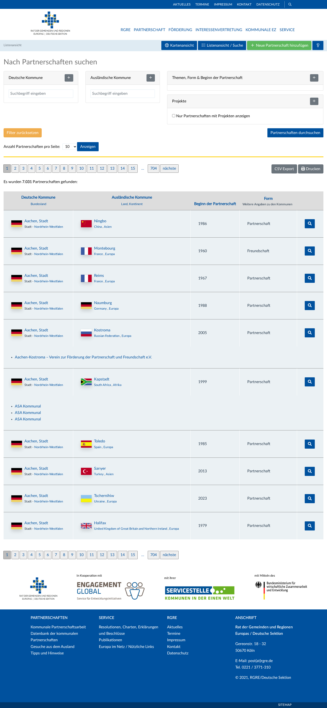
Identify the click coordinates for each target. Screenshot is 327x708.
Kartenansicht (181, 45)
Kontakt (244, 4)
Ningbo (100, 221)
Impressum (223, 4)
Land (124, 204)
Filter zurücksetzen (23, 133)
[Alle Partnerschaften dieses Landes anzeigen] (86, 223)
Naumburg (103, 303)
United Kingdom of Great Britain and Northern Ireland (131, 528)
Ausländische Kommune (132, 197)
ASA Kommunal (28, 406)
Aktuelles (182, 4)
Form (268, 199)
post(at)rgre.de (260, 661)
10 (81, 168)
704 (153, 168)
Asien (108, 226)
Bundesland (38, 204)
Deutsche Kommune (38, 197)
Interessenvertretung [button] (219, 30)
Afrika (117, 385)
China (98, 226)
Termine (202, 4)
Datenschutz (268, 4)
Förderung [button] (180, 30)
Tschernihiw (104, 496)
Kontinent (136, 204)
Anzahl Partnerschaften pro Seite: (32, 147)
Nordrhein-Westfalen (48, 226)
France (99, 254)
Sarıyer (100, 468)
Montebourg (104, 248)
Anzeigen (88, 147)
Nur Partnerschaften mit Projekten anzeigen (212, 116)
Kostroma (102, 330)
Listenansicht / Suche (224, 45)
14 (122, 168)
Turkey (99, 474)
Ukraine (100, 501)
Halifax (100, 523)
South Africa (103, 385)
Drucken (312, 169)
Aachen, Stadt (36, 221)
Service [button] (287, 30)
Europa (110, 254)
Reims (99, 276)
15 (133, 168)
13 (112, 168)
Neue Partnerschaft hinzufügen (281, 45)
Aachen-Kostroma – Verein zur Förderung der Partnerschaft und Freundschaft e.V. (83, 357)
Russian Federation (107, 335)
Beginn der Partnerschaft (215, 204)
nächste (169, 168)
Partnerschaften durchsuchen (295, 133)
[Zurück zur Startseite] (50, 34)
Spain (98, 447)
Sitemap (285, 705)
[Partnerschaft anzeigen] (310, 223)
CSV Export (284, 169)
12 (102, 168)
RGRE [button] (125, 30)
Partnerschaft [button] (149, 30)
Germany (100, 308)
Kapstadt (101, 379)
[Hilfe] (317, 45)
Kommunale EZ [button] (261, 30)
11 (92, 168)
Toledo (99, 441)
